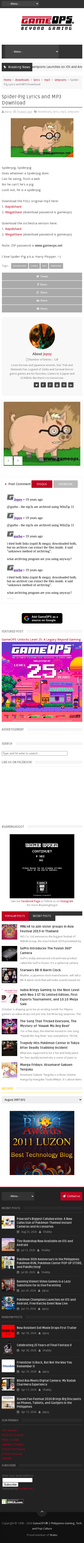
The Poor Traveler (13, 1435)
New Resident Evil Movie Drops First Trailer (47, 1328)
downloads (22, 79)
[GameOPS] (36, 384)
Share (43, 284)
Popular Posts (15, 916)
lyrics (37, 79)
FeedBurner (26, 1488)
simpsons (60, 79)
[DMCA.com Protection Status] (13, 1503)
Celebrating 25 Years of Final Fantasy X (44, 1345)
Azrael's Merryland (13, 1449)
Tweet (44, 276)
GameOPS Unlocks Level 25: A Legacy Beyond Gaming (41, 639)
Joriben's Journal (12, 1453)
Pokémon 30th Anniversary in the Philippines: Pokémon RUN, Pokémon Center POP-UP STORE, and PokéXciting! (49, 1263)
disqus (42, 484)
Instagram (66, 901)
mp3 (47, 79)
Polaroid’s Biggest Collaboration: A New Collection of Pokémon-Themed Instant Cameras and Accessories (44, 1222)
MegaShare (13, 212)
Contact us (73, 1196)
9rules (53, 1535)
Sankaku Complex (13, 1444)
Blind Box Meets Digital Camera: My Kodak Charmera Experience (46, 1382)
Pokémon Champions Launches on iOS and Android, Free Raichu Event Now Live (46, 1301)
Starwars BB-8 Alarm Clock (40, 970)
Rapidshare (13, 207)
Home (7, 79)
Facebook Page (30, 901)
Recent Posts (42, 916)
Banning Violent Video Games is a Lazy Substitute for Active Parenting (44, 1283)
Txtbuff (6, 1458)
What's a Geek (10, 1439)
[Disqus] (42, 545)
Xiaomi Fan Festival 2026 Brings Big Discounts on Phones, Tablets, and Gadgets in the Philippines (49, 1403)
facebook (65, 484)
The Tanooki (9, 1430)
